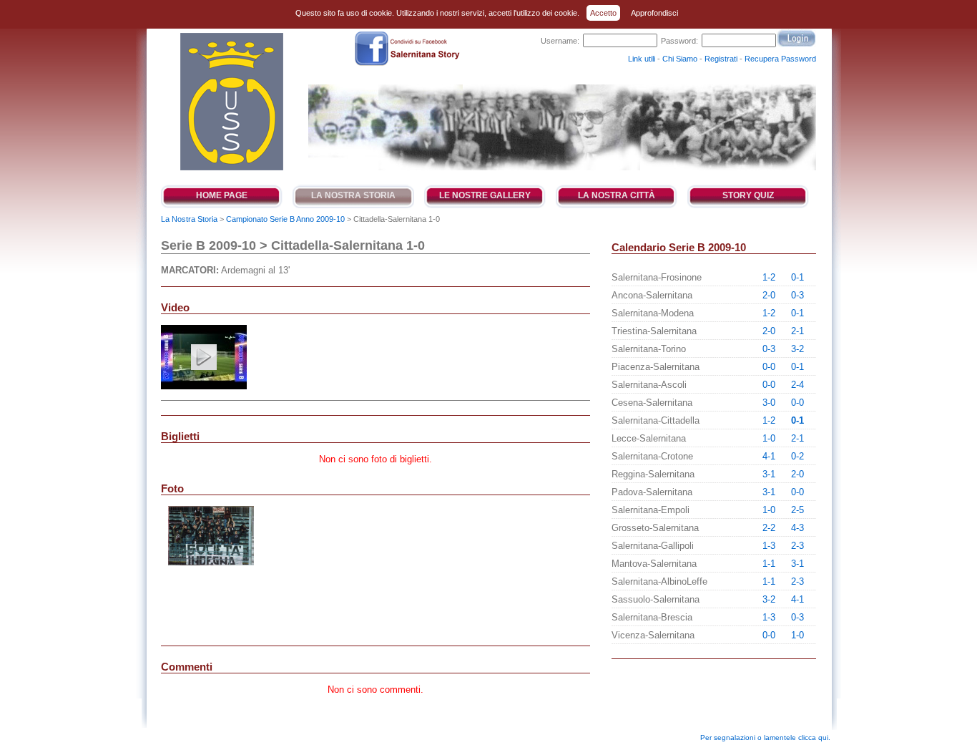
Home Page (221, 195)
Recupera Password (780, 58)
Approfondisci (654, 13)
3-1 (768, 474)
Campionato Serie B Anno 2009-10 (285, 219)
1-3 (768, 545)
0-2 (797, 456)
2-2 (768, 527)
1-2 (768, 277)
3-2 (797, 349)
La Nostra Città (616, 195)
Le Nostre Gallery (485, 195)
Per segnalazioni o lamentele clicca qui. (765, 737)
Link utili (641, 58)
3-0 (768, 402)
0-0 (768, 366)
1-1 (768, 563)
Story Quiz (748, 195)
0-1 (797, 277)
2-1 (797, 331)
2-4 (797, 384)
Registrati (720, 58)
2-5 (797, 510)
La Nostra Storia (353, 195)
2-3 (797, 545)
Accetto (603, 13)
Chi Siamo (679, 58)
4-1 (768, 456)
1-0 (768, 438)
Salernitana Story (230, 101)
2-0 (768, 295)
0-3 (797, 295)
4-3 (797, 527)
